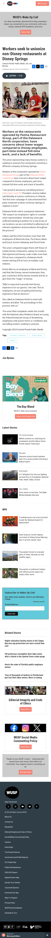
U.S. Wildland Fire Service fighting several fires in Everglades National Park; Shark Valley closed (33, 477)
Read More (25, 709)
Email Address (12, 604)
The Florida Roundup (26, 435)
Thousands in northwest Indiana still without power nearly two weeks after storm (32, 572)
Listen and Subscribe (25, 416)
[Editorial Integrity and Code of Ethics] (25, 690)
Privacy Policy (10, 903)
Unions (12, 341)
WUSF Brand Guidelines (13, 908)
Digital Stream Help (12, 877)
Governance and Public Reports (16, 857)
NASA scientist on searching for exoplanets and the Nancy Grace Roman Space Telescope (32, 441)
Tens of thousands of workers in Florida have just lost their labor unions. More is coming (24, 676)
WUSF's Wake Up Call (25, 17)
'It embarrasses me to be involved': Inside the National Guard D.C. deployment (33, 520)
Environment (23, 471)
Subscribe (25, 32)
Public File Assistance (13, 867)
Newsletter (9, 827)
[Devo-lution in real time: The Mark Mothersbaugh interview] (10, 493)
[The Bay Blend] (25, 388)
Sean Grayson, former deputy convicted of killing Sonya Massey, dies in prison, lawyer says (33, 537)
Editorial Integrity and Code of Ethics (25, 701)
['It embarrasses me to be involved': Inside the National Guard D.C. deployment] (10, 521)
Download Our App (12, 893)
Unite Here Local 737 (12, 193)
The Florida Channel (12, 852)
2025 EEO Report (11, 872)
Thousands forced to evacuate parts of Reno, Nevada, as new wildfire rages (31, 554)
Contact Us (9, 822)
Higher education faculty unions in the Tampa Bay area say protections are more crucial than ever (24, 643)
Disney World (37, 335)
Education (22, 453)
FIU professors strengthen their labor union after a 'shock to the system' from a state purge (25, 655)
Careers (8, 842)
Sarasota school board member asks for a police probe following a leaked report (33, 459)
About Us (8, 817)
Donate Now (25, 772)
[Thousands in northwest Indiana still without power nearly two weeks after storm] (10, 573)
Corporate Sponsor (12, 888)
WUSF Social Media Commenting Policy (25, 739)
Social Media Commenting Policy (17, 837)
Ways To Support (11, 898)
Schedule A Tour (11, 913)
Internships (9, 847)
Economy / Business (18, 335)
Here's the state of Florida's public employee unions (24, 665)
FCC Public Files (10, 862)
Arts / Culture (23, 489)
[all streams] (48, 935)
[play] (3, 935)
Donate (43, 3)
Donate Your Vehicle (12, 883)
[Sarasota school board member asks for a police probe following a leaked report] (10, 457)
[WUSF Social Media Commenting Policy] (25, 728)
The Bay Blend (25, 406)
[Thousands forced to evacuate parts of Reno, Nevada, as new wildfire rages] (10, 556)
